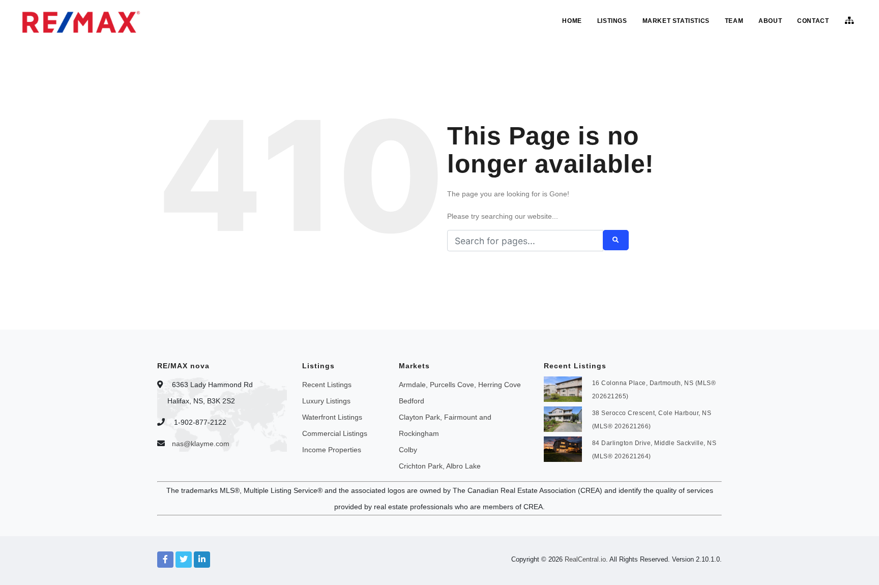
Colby (408, 450)
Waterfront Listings (332, 417)
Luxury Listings (326, 401)
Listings (612, 20)
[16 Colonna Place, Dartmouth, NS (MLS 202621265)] (563, 388)
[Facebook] (165, 559)
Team (734, 20)
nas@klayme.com (200, 444)
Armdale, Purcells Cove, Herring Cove (460, 385)
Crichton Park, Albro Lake (440, 466)
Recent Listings (326, 385)
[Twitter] (183, 559)
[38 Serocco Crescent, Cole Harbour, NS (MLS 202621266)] (563, 418)
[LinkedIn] (202, 559)
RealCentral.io (585, 559)
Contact (813, 20)
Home (571, 20)
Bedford (411, 401)
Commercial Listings (334, 433)
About (770, 20)
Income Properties (331, 450)
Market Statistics (676, 20)
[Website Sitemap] (851, 21)
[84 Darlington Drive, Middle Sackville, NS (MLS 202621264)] (563, 448)
